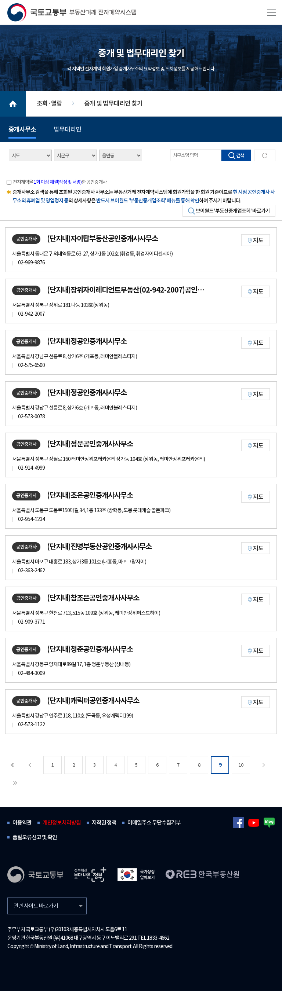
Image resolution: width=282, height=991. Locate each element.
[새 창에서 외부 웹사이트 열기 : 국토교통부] (35, 874)
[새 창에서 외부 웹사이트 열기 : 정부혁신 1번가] (90, 874)
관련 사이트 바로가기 (36, 905)
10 (241, 765)
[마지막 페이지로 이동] (15, 783)
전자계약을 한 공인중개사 (59, 182)
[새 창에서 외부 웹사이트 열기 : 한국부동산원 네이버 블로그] (269, 822)
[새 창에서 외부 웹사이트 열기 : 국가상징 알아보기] (136, 874)
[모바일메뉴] (271, 12)
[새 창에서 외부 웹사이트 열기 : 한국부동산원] (202, 874)
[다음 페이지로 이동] (263, 765)
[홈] (71, 12)
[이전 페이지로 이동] (29, 765)
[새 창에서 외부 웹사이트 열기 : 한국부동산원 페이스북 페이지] (238, 822)
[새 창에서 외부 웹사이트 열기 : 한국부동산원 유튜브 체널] (253, 822)
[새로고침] (264, 155)
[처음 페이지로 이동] (12, 765)
